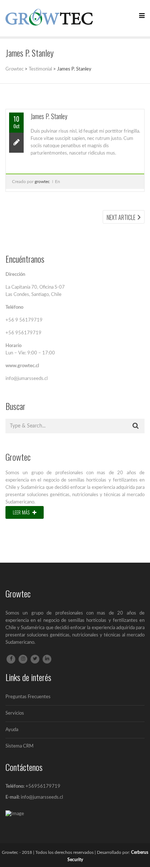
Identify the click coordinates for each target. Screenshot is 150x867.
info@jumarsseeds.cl (42, 797)
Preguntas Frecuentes (28, 697)
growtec (42, 181)
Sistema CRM (19, 746)
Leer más (22, 512)
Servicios (14, 713)
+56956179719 (42, 786)
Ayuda (11, 729)
